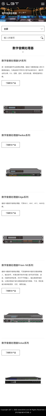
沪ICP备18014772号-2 (23, 412)
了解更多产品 (11, 83)
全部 (6, 28)
